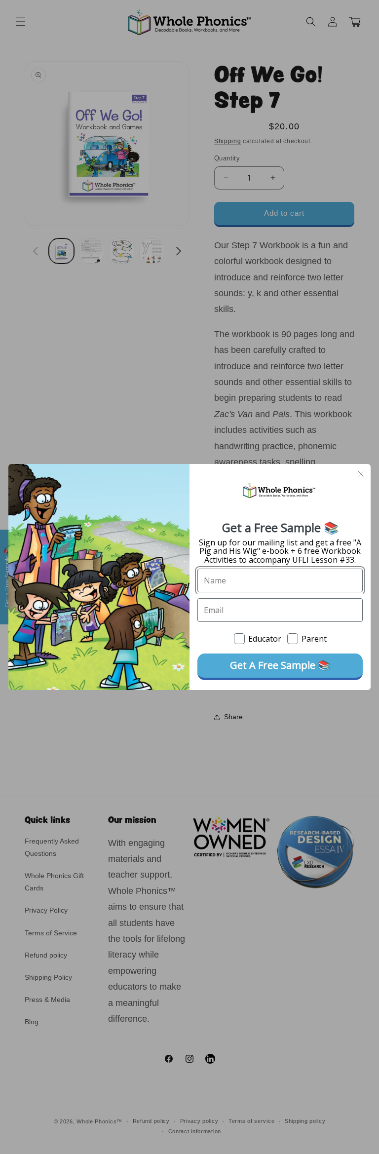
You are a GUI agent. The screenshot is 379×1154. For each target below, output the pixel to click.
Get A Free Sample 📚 (280, 665)
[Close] (361, 474)
